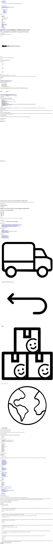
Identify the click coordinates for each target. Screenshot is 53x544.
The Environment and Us (4, 476)
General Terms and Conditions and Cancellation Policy (8, 490)
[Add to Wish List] (0, 78)
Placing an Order (4, 460)
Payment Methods (4, 461)
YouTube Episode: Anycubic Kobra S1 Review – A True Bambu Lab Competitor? (11, 225)
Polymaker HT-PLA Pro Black (5, 236)
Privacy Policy (9, 500)
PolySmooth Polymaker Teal (5, 230)
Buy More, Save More (4, 473)
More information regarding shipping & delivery (5, 81)
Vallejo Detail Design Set (4, 235)
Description (2, 106)
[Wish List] (2, 20)
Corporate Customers (4, 463)
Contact (2, 479)
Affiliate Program (4, 474)
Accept (5, 542)
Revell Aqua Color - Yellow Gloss (6, 232)
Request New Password (4, 468)
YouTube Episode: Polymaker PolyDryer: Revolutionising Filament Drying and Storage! (12, 224)
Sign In (2, 467)
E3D (1, 30)
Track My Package (4, 469)
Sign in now (3, 16)
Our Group (3, 478)
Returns (4, 10)
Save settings (2, 542)
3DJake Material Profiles (4, 472)
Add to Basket (2, 77)
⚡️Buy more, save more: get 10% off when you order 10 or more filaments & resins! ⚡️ (12, 3)
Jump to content (3, 1)
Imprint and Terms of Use (5, 489)
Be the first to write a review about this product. (12, 221)
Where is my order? (5, 9)
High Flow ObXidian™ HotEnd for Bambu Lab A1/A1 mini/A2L (9, 231)
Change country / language (8, 486)
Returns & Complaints (4, 462)
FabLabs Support (4, 475)
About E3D (2, 119)
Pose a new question (3, 203)
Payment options (5, 11)
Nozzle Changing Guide (3, 118)
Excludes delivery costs (11, 57)
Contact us (4, 12)
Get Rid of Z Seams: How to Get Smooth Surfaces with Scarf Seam (9, 226)
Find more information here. (3, 433)
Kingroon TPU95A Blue (4, 237)
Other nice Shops (4, 493)
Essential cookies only (8, 542)
